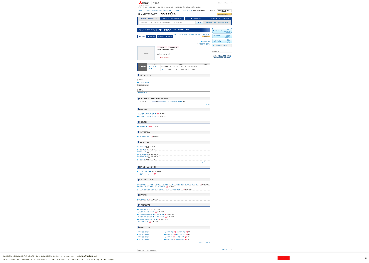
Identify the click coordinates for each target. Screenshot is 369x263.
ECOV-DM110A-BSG (143, 82)
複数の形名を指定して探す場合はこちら (218, 22)
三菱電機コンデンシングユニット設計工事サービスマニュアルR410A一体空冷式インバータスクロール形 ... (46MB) (168, 184)
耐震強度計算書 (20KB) (144, 209)
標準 (223, 11)
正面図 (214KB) (142, 149)
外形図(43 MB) (181, 234)
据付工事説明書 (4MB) (144, 136)
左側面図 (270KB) (143, 156)
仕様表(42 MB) (169, 232)
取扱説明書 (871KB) (143, 126)
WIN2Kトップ (141, 10)
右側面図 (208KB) (143, 154)
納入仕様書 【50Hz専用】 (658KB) (147, 114)
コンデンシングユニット (175, 10)
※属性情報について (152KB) (146, 174)
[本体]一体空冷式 (187, 10)
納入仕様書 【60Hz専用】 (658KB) (147, 116)
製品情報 (148, 10)
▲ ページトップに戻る (226, 249)
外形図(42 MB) (181, 232)
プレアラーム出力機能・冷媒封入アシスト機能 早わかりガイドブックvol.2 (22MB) (160, 189)
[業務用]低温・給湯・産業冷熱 (160, 10)
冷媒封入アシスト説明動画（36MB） (173, 101)
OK (283, 258)
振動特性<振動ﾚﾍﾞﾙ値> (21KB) (146, 212)
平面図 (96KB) (142, 146)
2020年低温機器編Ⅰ (143, 232)
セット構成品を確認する (204, 43)
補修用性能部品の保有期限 (221, 45)
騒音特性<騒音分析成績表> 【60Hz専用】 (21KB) (151, 217)
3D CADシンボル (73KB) (145, 171)
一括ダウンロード (205, 162)
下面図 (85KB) (142, 159)
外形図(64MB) (181, 239)
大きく (228, 10)
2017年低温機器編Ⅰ (143, 239)
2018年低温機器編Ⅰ (143, 237)
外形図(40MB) (181, 237)
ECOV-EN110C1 (142, 93)
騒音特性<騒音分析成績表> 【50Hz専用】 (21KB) (151, 214)
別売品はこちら (206, 41)
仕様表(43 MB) (169, 234)
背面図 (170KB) (142, 151)
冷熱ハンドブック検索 (204, 242)
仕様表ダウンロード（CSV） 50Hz (182, 34)
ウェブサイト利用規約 (107, 260)
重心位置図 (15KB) (143, 222)
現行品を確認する (205, 45)
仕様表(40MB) (169, 237)
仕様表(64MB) (169, 239)
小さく (220, 10)
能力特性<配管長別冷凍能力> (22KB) (148, 219)
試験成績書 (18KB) (143, 199)
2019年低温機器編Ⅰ (143, 234)
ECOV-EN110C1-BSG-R (153, 67)
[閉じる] (366, 258)
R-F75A (164, 69)
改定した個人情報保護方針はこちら (87, 256)
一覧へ (208, 104)
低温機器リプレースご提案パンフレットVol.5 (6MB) (151, 186)
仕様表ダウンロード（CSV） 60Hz (201, 34)
